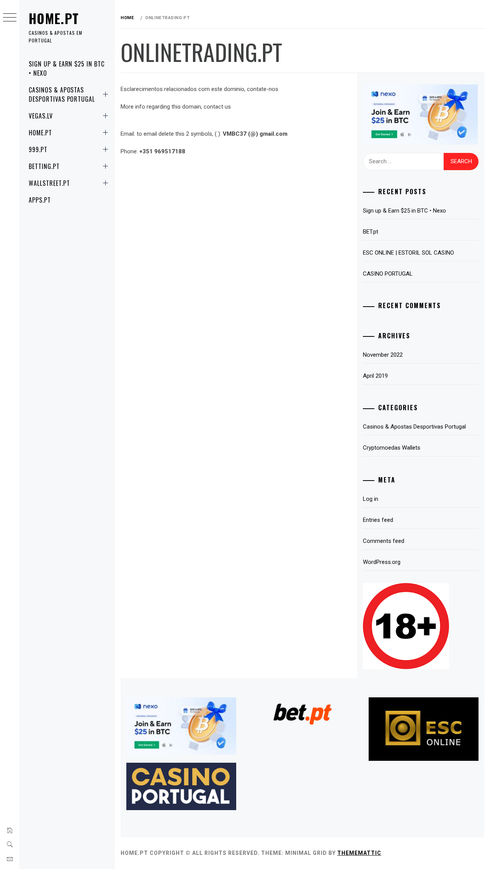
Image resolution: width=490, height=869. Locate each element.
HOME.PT (40, 132)
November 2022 (383, 354)
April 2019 (375, 375)
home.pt (54, 18)
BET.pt (370, 231)
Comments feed (383, 541)
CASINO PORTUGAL (388, 273)
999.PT (38, 149)
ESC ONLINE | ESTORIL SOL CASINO (408, 252)
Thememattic (359, 853)
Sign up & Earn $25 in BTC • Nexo (67, 68)
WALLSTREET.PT (49, 183)
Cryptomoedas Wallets (391, 447)
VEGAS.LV (41, 115)
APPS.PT (40, 200)
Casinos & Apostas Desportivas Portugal (62, 94)
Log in (370, 498)
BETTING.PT (44, 166)
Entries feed (378, 520)
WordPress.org (381, 562)
